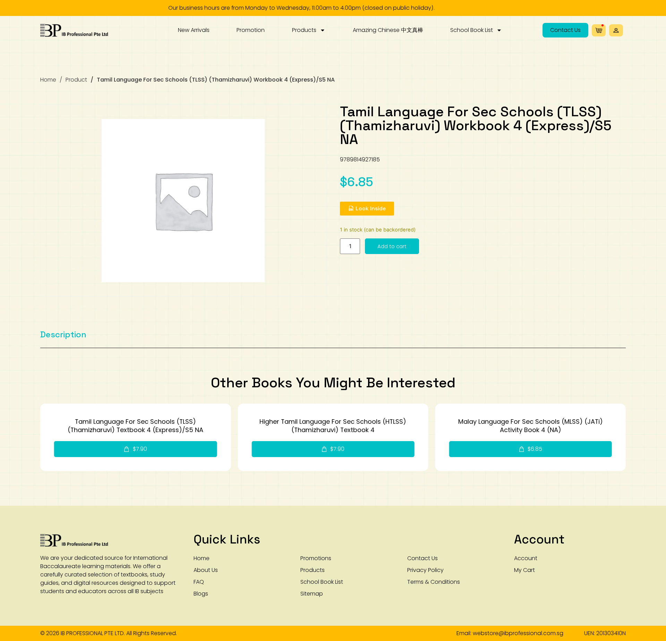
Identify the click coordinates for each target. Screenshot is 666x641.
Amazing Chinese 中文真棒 (388, 30)
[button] (616, 30)
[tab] (63, 334)
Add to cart (392, 246)
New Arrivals (194, 30)
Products (304, 30)
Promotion (251, 30)
